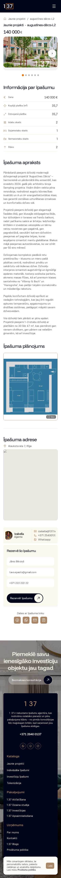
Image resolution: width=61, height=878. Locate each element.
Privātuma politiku (27, 869)
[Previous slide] (9, 53)
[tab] (23, 75)
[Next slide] (52, 53)
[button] (30, 386)
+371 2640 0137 (30, 734)
